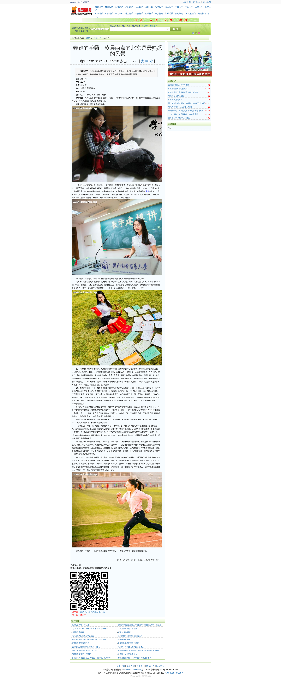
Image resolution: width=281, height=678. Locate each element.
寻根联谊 (109, 7)
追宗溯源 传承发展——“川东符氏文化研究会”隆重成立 (139, 650)
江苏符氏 (189, 7)
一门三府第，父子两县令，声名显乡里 (183, 114)
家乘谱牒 (169, 13)
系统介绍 (130, 666)
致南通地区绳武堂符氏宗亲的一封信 (86, 646)
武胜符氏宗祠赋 (78, 632)
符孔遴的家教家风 (125, 639)
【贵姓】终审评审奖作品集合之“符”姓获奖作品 (90, 628)
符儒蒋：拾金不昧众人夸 (127, 654)
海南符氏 (139, 7)
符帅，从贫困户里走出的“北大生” (84, 650)
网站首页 (99, 7)
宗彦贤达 (159, 13)
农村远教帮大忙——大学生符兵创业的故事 (134, 657)
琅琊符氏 (159, 7)
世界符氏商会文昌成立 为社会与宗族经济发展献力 (91, 657)
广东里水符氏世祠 (175, 99)
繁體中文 (197, 2)
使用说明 (140, 666)
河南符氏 (169, 7)
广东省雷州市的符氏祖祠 (177, 88)
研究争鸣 (179, 13)
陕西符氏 (199, 7)
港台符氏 (129, 13)
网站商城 (160, 666)
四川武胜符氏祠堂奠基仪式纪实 (130, 635)
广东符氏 (99, 13)
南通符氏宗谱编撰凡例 (80, 643)
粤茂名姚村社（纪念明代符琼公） (181, 107)
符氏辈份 (153, 26)
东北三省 (119, 13)
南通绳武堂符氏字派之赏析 (128, 643)
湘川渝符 (149, 7)
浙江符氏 (129, 7)
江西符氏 (179, 7)
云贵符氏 (139, 13)
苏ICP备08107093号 (174, 672)
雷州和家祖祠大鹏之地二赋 (92, 611)
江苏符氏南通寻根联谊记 (81, 654)
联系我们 (150, 666)
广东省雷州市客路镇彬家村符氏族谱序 (183, 92)
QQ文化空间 (190, 13)
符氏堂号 (145, 26)
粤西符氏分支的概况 (176, 96)
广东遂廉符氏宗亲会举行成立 (83, 635)
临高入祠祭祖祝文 (125, 632)
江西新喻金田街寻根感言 (127, 628)
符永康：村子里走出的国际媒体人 (131, 646)
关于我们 (120, 666)
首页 (88, 38)
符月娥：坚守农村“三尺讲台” (179, 118)
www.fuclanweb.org (133, 669)
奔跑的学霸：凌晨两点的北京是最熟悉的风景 (185, 110)
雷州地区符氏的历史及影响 (178, 85)
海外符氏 (119, 7)
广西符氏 (109, 13)
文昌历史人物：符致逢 (80, 624)
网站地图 (207, 2)
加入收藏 (187, 2)
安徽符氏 (149, 13)
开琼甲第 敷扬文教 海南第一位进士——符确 (89, 639)
